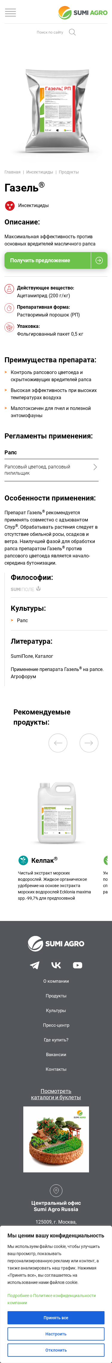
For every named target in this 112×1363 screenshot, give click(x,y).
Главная (12, 172)
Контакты (56, 1069)
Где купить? (56, 1040)
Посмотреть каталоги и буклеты (56, 1094)
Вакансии (56, 1054)
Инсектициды (39, 172)
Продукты (69, 172)
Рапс (22, 620)
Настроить (56, 1334)
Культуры (56, 1010)
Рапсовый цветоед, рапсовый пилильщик (37, 470)
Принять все (56, 1317)
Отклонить (56, 1350)
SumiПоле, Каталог (32, 656)
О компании (56, 981)
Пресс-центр (56, 1025)
